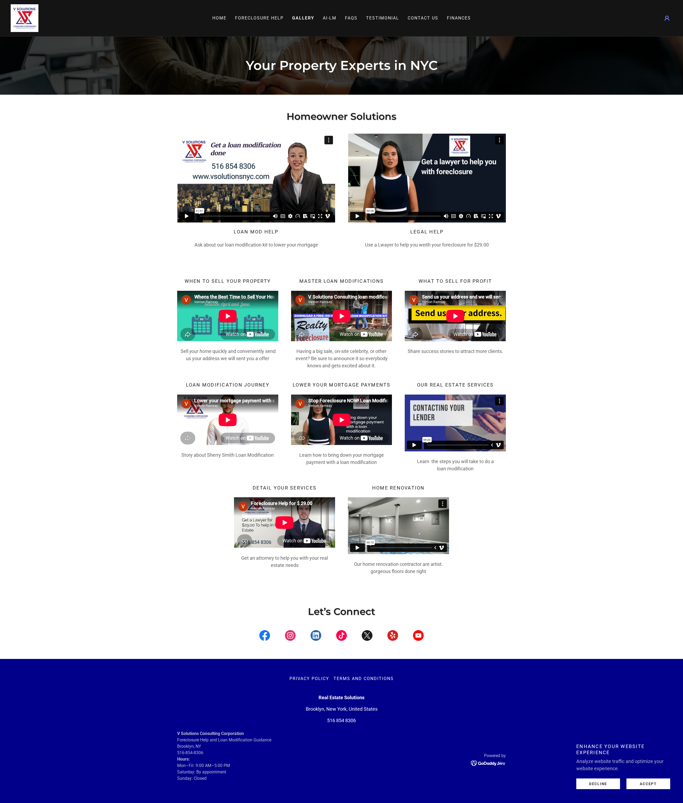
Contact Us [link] (423, 18)
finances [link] (459, 18)
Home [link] (219, 18)
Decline (598, 784)
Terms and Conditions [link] (363, 678)
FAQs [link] (351, 18)
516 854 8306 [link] (341, 720)
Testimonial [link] (382, 18)
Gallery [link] (303, 18)
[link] (24, 18)
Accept (648, 784)
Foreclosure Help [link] (259, 18)
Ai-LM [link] (329, 18)
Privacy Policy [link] (309, 678)
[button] (667, 18)
